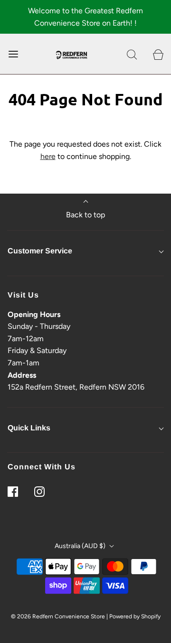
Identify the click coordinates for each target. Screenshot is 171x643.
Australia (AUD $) (81, 546)
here (48, 156)
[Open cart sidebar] (158, 54)
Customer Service (40, 251)
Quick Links (29, 428)
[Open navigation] (13, 54)
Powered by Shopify (135, 616)
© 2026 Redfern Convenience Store (58, 616)
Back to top (85, 214)
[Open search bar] (132, 54)
